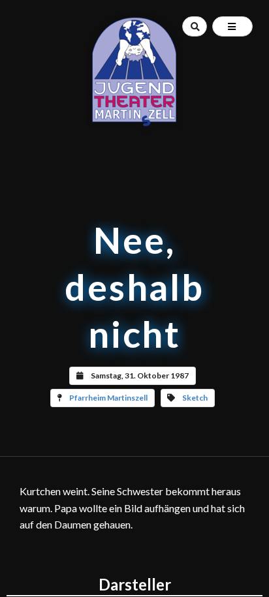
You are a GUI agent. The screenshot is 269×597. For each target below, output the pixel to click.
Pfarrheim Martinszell (108, 398)
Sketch (195, 398)
